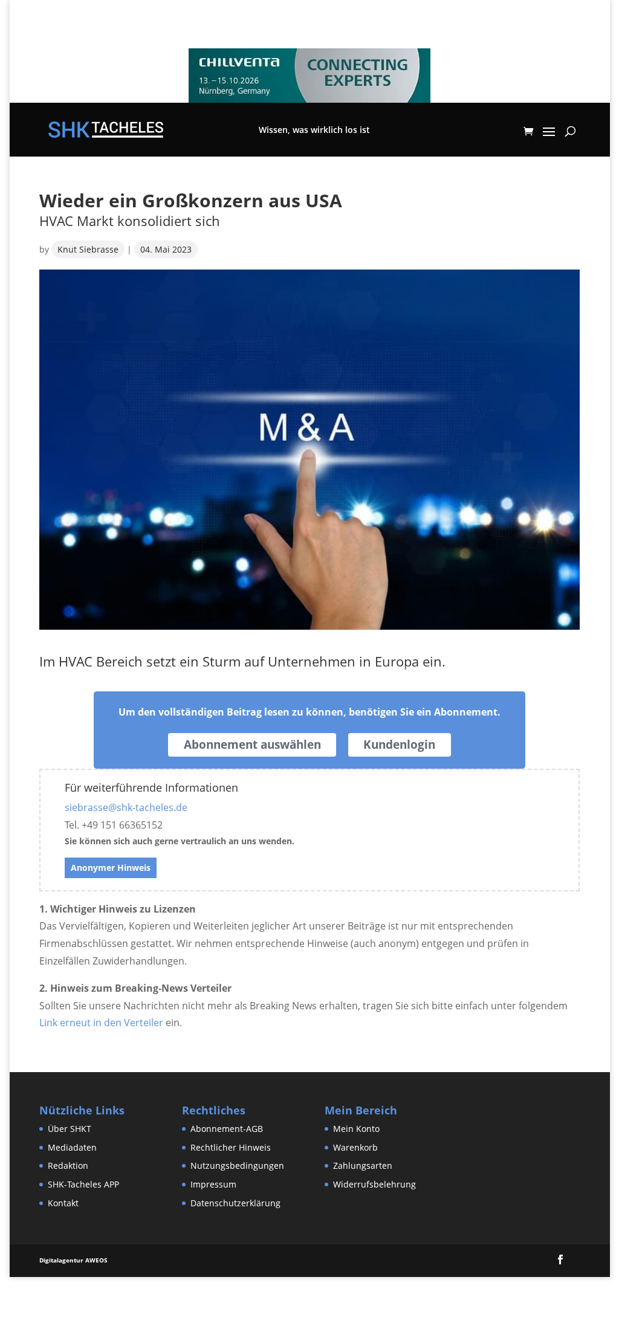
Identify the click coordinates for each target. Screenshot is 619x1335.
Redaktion (68, 1165)
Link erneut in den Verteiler (101, 1022)
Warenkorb (355, 1147)
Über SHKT (69, 1128)
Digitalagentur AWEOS (73, 1260)
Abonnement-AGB (226, 1128)
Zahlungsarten (362, 1165)
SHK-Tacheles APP (83, 1184)
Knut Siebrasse (87, 249)
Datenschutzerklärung (235, 1203)
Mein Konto (356, 1128)
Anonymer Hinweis (111, 867)
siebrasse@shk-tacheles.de (126, 807)
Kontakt (63, 1203)
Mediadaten (72, 1147)
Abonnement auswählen (252, 744)
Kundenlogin (399, 744)
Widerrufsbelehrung (374, 1184)
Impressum (213, 1184)
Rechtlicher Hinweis (230, 1147)
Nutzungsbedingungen (237, 1165)
